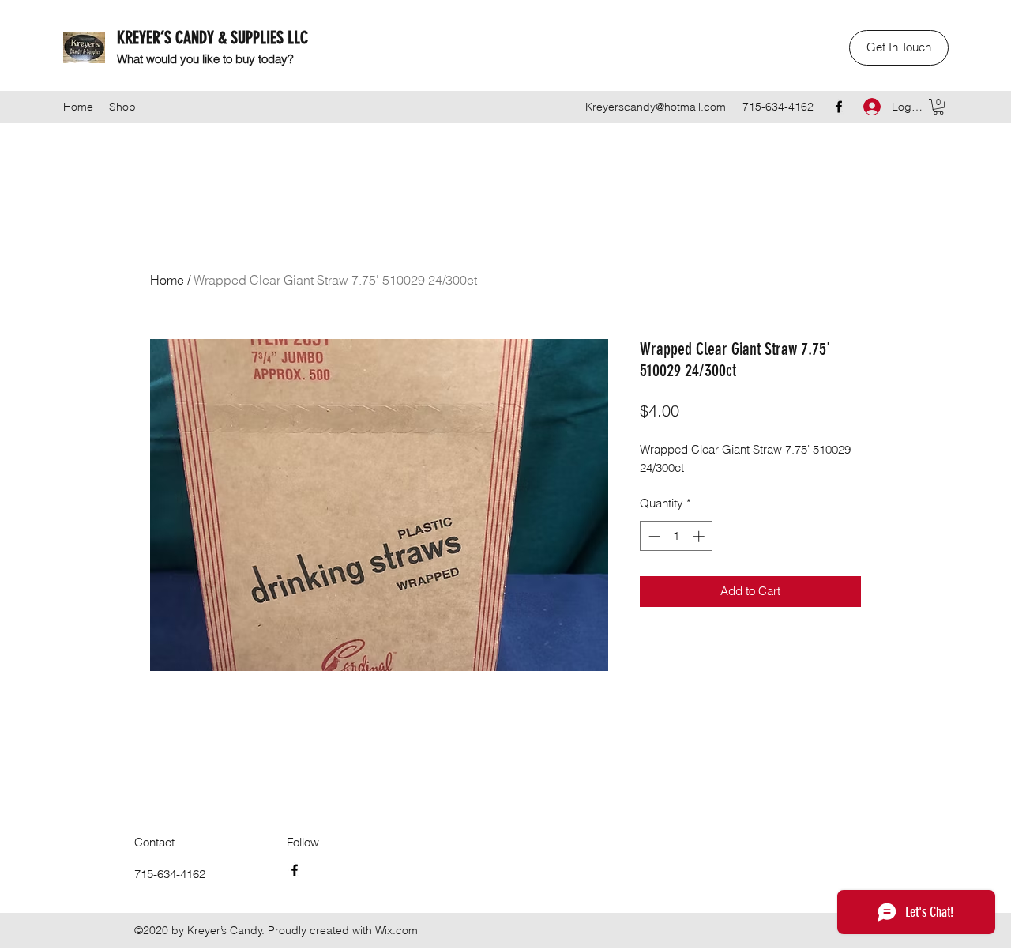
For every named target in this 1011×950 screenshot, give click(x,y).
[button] (899, 48)
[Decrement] (652, 536)
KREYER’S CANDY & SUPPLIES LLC (212, 37)
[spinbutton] (676, 536)
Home (167, 280)
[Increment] (700, 536)
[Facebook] (839, 107)
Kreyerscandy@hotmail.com (655, 107)
